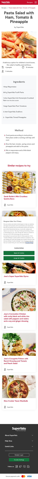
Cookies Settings (19, 248)
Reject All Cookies (19, 253)
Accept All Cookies (19, 258)
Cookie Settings (19, 460)
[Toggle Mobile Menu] (35, 2)
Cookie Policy (29, 242)
